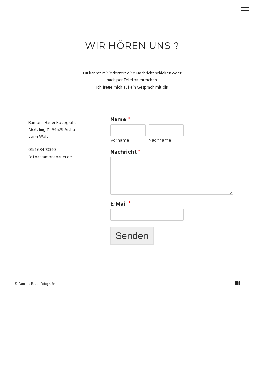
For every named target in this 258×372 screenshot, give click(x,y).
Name (120, 119)
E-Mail (120, 204)
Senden (132, 235)
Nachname (160, 139)
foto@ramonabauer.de (50, 157)
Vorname (119, 139)
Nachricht (125, 152)
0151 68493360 (42, 150)
